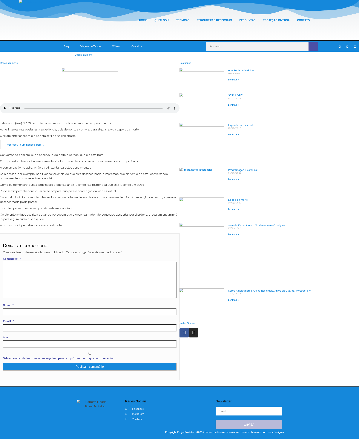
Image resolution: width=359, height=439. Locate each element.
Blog (66, 46)
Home (143, 20)
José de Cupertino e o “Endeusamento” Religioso (257, 225)
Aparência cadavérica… (242, 70)
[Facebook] (184, 332)
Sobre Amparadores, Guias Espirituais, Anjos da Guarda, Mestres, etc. (269, 290)
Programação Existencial (242, 169)
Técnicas (182, 20)
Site (5, 337)
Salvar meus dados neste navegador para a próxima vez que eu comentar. (58, 358)
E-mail (8, 321)
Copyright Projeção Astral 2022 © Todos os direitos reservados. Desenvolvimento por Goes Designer (224, 432)
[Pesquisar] (313, 46)
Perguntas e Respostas (214, 20)
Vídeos (116, 46)
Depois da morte (238, 199)
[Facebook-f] (339, 46)
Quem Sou (161, 20)
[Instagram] (347, 46)
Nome (8, 305)
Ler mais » (233, 79)
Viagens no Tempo (90, 46)
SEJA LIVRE (235, 95)
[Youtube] (355, 46)
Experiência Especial (240, 125)
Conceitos (136, 46)
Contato (303, 20)
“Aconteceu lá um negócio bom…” (25, 144)
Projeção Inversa (276, 20)
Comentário (12, 258)
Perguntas (247, 20)
